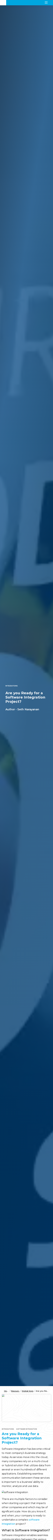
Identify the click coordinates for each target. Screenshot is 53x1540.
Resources (16, 1391)
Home (6, 1391)
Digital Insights (28, 1391)
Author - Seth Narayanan (22, 709)
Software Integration (26, 1429)
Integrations (11, 686)
